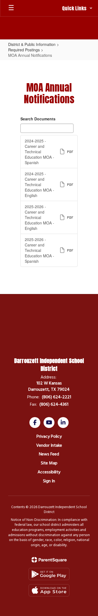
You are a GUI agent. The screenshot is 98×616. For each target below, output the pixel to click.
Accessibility (49, 472)
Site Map (49, 463)
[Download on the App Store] (49, 590)
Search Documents (38, 118)
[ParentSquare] (49, 560)
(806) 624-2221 (56, 397)
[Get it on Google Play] (49, 574)
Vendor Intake (49, 445)
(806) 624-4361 (53, 404)
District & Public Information (32, 44)
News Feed (49, 454)
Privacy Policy (49, 436)
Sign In (49, 481)
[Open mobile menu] (11, 8)
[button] (77, 8)
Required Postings (24, 49)
